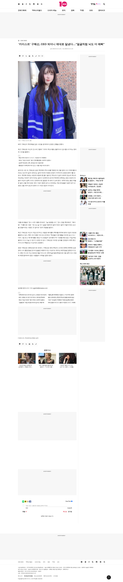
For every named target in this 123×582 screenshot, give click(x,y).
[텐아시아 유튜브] (19, 4)
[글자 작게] (42, 56)
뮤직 (63, 10)
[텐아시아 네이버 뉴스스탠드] (37, 4)
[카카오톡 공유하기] (19, 56)
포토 (91, 10)
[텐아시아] (63, 4)
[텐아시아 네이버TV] (22, 4)
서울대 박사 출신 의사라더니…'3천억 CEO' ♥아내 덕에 (96, 235)
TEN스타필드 (37, 10)
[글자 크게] (39, 56)
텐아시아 (26, 578)
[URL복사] (36, 56)
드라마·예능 (52, 10)
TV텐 (82, 10)
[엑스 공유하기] (26, 56)
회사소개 (20, 576)
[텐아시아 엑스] (30, 4)
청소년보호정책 (38, 576)
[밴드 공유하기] (32, 56)
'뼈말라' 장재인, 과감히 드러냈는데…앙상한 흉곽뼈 (95, 186)
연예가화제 (22, 10)
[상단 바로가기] (109, 577)
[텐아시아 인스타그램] (34, 4)
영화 (72, 10)
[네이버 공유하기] (29, 56)
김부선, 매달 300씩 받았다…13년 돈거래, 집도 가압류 (95, 192)
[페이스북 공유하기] (23, 56)
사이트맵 (55, 576)
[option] (92, 273)
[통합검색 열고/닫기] (104, 4)
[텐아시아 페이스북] (26, 4)
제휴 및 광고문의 (47, 576)
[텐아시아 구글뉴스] (41, 4)
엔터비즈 (101, 10)
